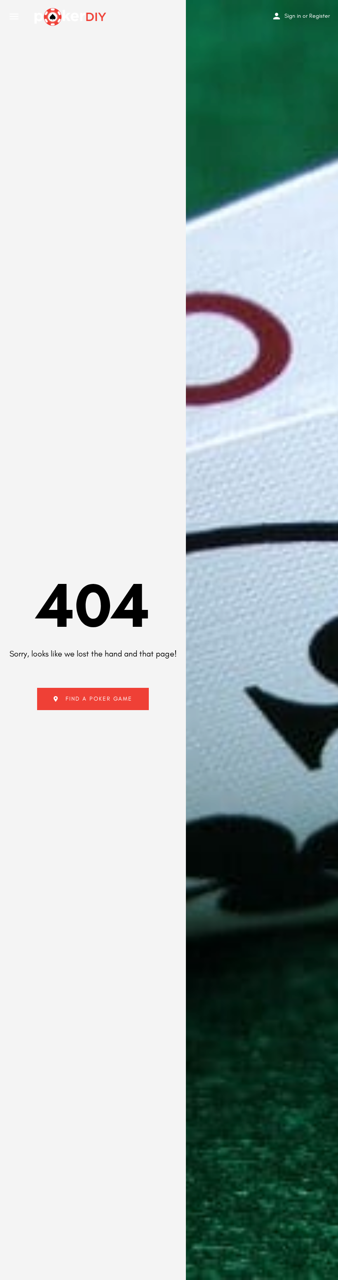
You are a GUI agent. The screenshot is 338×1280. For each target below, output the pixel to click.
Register (319, 15)
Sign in (292, 15)
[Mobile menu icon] (14, 17)
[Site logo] (71, 17)
